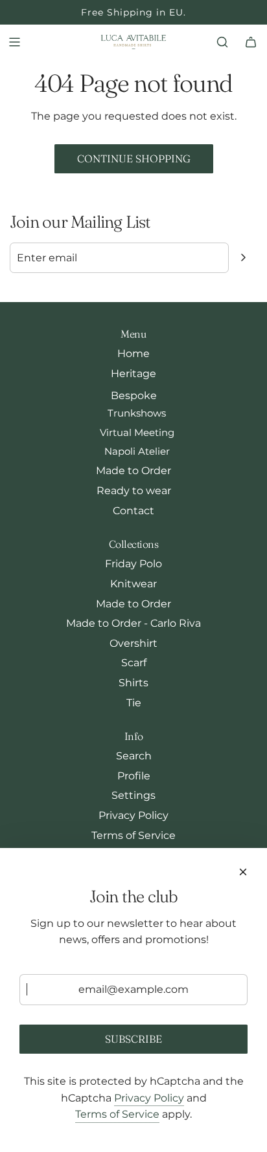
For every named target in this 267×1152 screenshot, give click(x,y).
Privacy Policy (149, 1098)
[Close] (243, 872)
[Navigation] (14, 42)
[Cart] (251, 42)
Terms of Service (117, 1114)
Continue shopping (134, 158)
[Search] (222, 42)
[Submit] (243, 257)
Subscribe (133, 1038)
